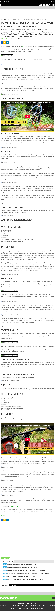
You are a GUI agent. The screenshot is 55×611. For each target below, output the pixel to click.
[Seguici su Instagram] (2, 1)
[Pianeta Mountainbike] (1, 4)
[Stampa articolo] (7, 42)
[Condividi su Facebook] (2, 42)
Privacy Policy (14, 608)
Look (23, 46)
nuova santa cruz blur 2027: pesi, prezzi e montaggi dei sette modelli (22, 567)
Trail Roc (47, 48)
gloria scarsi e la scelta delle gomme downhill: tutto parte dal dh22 (22, 564)
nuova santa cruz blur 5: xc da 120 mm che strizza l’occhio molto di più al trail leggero (26, 570)
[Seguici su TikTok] (0, 1)
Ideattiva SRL (41, 608)
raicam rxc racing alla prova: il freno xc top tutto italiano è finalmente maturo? (25, 579)
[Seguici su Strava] (6, 1)
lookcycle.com (14, 506)
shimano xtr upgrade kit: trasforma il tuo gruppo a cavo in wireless (22, 576)
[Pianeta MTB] (11, 598)
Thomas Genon (30, 61)
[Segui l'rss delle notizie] (4, 42)
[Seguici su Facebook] (8, 1)
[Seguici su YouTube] (4, 1)
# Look (3, 515)
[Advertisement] (27, 14)
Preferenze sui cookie (23, 608)
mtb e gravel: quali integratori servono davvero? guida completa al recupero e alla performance (28, 573)
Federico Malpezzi (6, 38)
